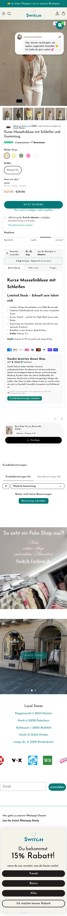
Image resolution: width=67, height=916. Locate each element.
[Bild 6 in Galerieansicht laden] (33, 63)
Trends (33, 873)
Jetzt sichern (33, 204)
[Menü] (3, 13)
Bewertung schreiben (33, 501)
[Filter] (6, 486)
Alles (33, 893)
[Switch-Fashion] (34, 13)
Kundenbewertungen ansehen (25, 398)
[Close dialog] (62, 832)
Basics (34, 883)
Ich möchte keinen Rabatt (33, 903)
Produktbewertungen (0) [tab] (18, 477)
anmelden (57, 787)
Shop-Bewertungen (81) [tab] (49, 477)
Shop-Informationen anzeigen (20, 225)
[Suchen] (10, 13)
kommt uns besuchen (20, 681)
